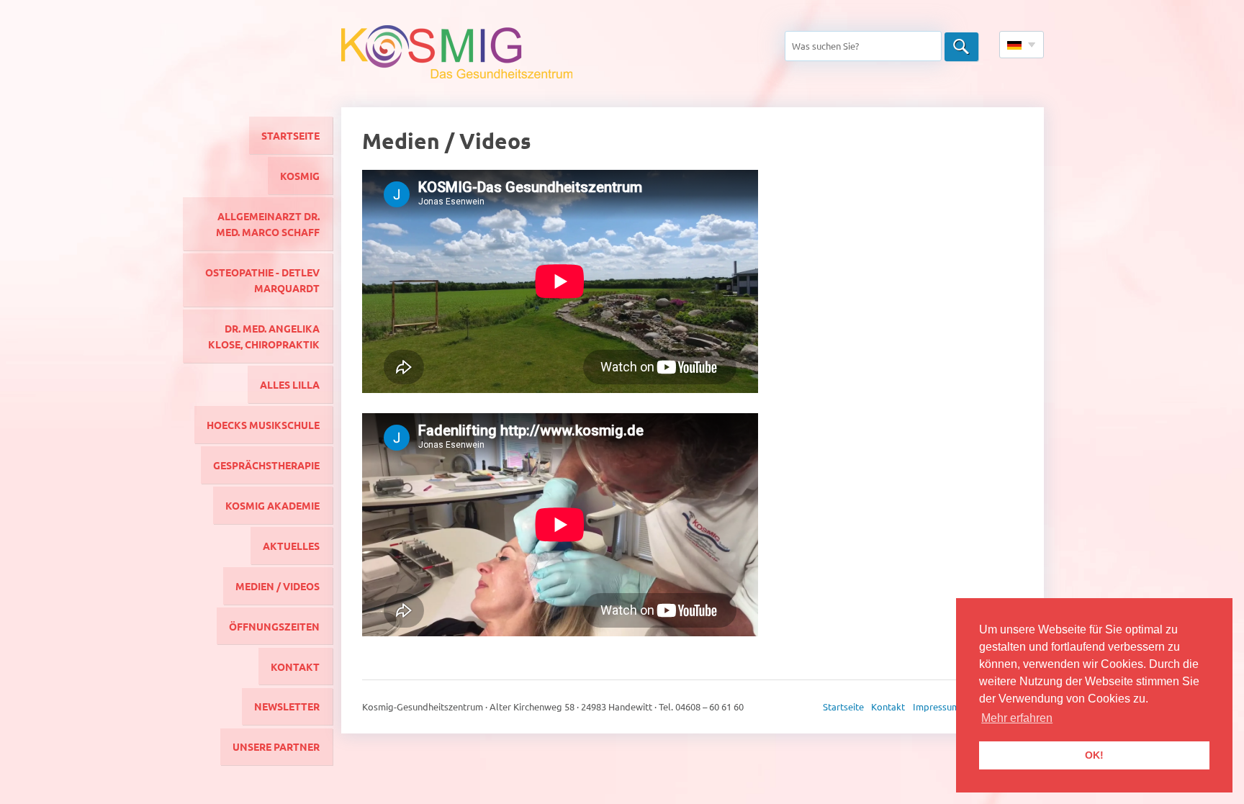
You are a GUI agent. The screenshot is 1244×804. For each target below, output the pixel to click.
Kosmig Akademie (272, 505)
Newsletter (287, 706)
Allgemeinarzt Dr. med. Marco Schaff (268, 223)
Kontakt (295, 666)
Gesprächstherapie (266, 465)
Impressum (936, 706)
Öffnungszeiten (274, 626)
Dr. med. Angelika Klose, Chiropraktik (264, 336)
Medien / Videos (277, 585)
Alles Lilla (290, 384)
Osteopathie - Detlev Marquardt (262, 280)
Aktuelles (291, 545)
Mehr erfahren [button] (1017, 718)
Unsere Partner (276, 746)
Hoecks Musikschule (263, 424)
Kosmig (300, 175)
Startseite (290, 135)
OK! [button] (1094, 755)
